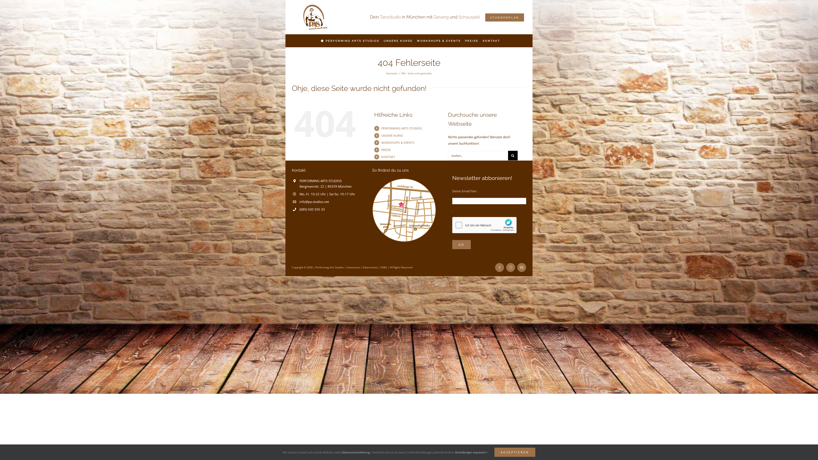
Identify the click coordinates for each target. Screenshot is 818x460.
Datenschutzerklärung (356, 452)
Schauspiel (469, 17)
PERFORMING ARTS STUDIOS (401, 128)
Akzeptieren (515, 452)
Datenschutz (370, 267)
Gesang (441, 17)
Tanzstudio (390, 17)
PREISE (386, 150)
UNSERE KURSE (392, 136)
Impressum (353, 267)
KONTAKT (388, 157)
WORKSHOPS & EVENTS (398, 143)
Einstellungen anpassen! (470, 452)
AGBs (383, 267)
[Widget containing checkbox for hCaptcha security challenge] (484, 225)
